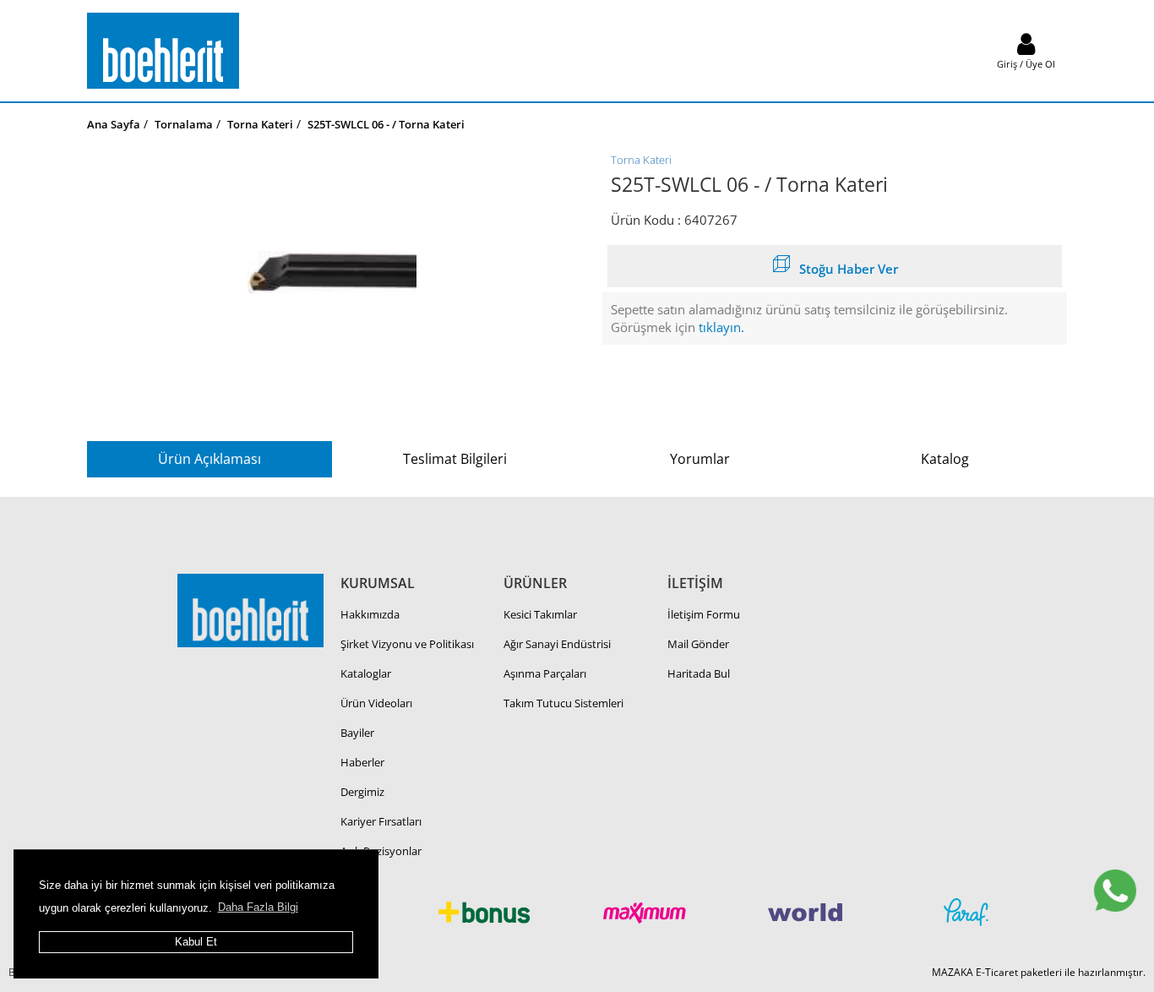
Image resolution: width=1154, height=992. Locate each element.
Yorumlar (700, 459)
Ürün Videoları (376, 703)
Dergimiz (362, 791)
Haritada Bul (698, 673)
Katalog (945, 459)
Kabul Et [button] (196, 941)
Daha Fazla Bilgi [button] (258, 907)
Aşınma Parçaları (545, 673)
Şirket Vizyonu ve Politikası (407, 643)
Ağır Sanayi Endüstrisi (557, 643)
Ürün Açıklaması (209, 459)
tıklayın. (721, 327)
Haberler (362, 762)
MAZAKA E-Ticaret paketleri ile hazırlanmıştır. (1039, 972)
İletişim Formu (703, 614)
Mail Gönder (698, 643)
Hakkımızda (370, 614)
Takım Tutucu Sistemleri (563, 703)
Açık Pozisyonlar (381, 850)
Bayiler (357, 732)
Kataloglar (365, 673)
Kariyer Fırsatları (381, 821)
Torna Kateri (641, 159)
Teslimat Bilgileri (455, 459)
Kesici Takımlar (540, 614)
